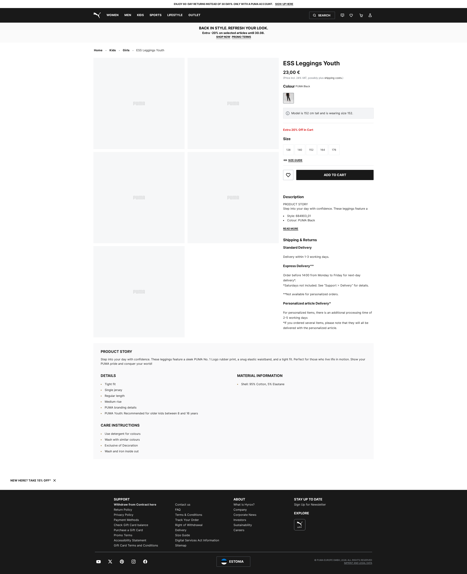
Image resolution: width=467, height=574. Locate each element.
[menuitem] (112, 15)
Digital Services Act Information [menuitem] (197, 540)
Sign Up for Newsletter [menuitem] (310, 504)
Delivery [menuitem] (180, 530)
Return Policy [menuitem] (123, 509)
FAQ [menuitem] (178, 509)
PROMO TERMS (241, 36)
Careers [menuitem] (239, 530)
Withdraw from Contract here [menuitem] (135, 504)
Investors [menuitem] (240, 520)
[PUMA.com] (96, 15)
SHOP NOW (223, 36)
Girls (126, 50)
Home (98, 50)
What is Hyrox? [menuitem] (244, 504)
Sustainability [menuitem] (243, 525)
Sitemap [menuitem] (180, 545)
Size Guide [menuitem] (182, 535)
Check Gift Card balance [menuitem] (131, 525)
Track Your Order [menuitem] (187, 520)
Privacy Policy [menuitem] (123, 515)
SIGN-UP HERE (284, 3)
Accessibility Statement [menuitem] (130, 540)
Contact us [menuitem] (182, 504)
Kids (112, 50)
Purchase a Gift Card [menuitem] (128, 530)
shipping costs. (333, 77)
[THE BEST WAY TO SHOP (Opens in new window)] (299, 524)
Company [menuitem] (240, 509)
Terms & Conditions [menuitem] (188, 515)
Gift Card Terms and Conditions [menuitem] (136, 545)
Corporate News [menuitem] (245, 515)
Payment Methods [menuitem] (126, 520)
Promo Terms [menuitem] (123, 535)
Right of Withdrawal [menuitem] (188, 525)
